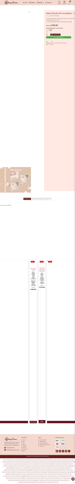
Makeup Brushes (68, 468)
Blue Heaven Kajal (70, 459)
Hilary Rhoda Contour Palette (40, 466)
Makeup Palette (42, 271)
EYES (26, 2)
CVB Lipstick (36, 463)
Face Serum (70, 463)
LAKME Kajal (29, 468)
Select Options (33, 422)
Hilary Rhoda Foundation (55, 42)
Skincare (49, 2)
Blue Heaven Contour (23, 459)
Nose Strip (14, 478)
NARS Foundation (9, 478)
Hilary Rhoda (51, 44)
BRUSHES (41, 2)
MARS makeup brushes (63, 472)
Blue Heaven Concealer (14, 459)
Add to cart (56, 34)
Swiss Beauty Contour (59, 478)
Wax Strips (56, 482)
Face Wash (5, 466)
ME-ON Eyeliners (60, 474)
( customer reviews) (55, 15)
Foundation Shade (50, 28)
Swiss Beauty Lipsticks (43, 480)
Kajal (25, 468)
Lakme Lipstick (34, 468)
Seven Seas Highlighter (21, 478)
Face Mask (58, 463)
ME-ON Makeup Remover (42, 476)
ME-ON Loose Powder (33, 476)
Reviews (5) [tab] (48, 198)
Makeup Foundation (63, 42)
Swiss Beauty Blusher (41, 478)
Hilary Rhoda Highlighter (69, 466)
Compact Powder (42, 267)
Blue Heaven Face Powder (51, 459)
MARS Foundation (37, 472)
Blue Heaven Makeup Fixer (26, 461)
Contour (31, 463)
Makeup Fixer (15, 470)
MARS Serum (19, 474)
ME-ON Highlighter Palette (24, 476)
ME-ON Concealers (36, 474)
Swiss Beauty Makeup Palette (24, 482)
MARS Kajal (50, 472)
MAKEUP (32, 2)
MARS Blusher (63, 470)
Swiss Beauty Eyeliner (67, 478)
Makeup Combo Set (8, 470)
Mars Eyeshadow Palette (21, 472)
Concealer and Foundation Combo (22, 463)
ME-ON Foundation (15, 476)
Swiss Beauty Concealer (50, 478)
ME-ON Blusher (29, 474)
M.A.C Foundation (54, 468)
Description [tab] (27, 198)
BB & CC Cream (6, 459)
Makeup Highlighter (29, 470)
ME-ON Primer (57, 476)
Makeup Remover (50, 470)
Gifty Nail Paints (22, 466)
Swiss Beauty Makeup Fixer (64, 480)
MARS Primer (14, 474)
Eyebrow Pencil (41, 463)
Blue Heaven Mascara (35, 461)
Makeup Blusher (42, 269)
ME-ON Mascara (51, 476)
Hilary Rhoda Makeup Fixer (10, 468)
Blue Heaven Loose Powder (16, 461)
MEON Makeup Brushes (65, 476)
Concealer (13, 463)
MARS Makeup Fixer (71, 472)
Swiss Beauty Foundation (33, 270)
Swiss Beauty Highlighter (34, 480)
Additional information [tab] (37, 198)
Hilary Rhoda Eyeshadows (50, 466)
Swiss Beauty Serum (50, 482)
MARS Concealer (70, 470)
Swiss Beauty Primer (42, 482)
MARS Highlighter (44, 472)
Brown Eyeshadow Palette (52, 461)
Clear (47, 31)
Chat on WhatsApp (59, 37)
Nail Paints (71, 476)
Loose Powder (48, 468)
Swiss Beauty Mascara (34, 482)
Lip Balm (39, 468)
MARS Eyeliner (13, 472)
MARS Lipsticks (55, 472)
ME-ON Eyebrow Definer (52, 474)
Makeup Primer (43, 470)
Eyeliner (46, 463)
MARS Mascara (8, 474)
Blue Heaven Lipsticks (6, 461)
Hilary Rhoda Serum (19, 468)
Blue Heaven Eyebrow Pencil (33, 459)
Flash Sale (16, 466)
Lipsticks (43, 468)
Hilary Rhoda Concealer (30, 466)
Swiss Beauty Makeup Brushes (53, 480)
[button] (29, 12)
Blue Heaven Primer (43, 461)
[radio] (47, 30)
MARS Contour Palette (6, 472)
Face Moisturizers (64, 463)
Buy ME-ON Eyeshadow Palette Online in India (66, 461)
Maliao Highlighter (57, 470)
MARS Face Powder (30, 472)
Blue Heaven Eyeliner (42, 459)
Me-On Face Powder (67, 474)
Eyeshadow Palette (42, 268)
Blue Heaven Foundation (61, 459)
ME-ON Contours (44, 474)
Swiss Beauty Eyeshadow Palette (13, 480)
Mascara (24, 474)
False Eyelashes (11, 466)
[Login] (64, 2)
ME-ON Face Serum (7, 476)
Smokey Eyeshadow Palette (31, 478)
